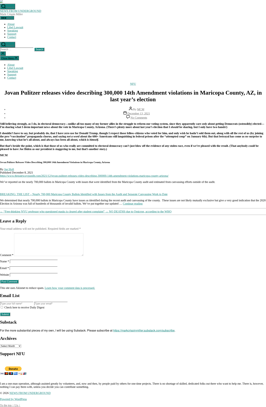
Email (4, 268)
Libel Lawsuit (15, 27)
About (10, 24)
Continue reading (133, 203)
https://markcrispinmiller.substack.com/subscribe (144, 330)
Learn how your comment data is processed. (70, 287)
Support (11, 33)
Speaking (12, 30)
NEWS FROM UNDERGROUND (20, 10)
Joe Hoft (9, 169)
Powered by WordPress (13, 399)
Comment (6, 255)
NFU (133, 83)
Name (4, 261)
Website (4, 274)
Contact (11, 37)
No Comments (138, 117)
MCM (140, 109)
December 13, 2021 (138, 113)
